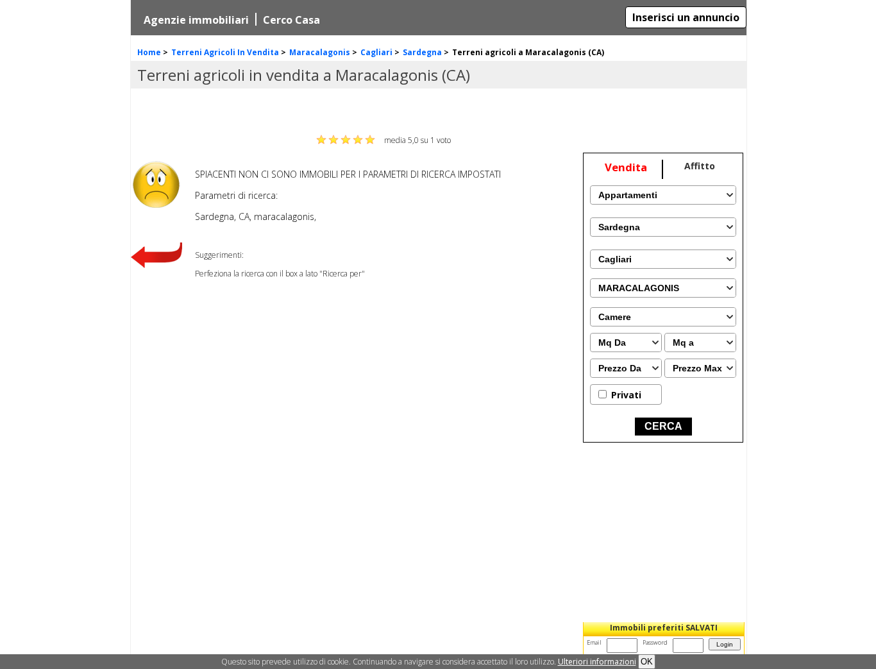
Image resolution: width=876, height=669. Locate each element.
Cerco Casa (291, 20)
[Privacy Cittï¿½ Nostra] (597, 661)
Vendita (626, 167)
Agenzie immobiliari (196, 20)
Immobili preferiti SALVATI (664, 627)
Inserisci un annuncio (685, 17)
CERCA (663, 426)
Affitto (699, 166)
